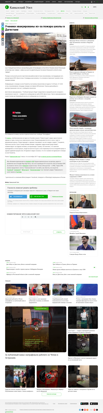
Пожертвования (73, 403)
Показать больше (51, 394)
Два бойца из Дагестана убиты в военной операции (21, 264)
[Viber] (2, 31)
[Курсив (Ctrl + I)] (25, 217)
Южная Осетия (92, 13)
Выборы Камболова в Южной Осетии (51, 17)
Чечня (86, 13)
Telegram (25, 165)
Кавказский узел (15, 156)
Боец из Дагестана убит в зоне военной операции (67, 274)
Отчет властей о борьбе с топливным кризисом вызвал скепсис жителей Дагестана (83, 129)
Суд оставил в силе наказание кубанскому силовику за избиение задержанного (39, 300)
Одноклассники (35, 170)
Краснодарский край (20, 13)
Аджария (13, 11)
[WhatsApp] (2, 29)
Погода (77, 1)
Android (28, 161)
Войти (94, 7)
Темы (14, 1)
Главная (7, 20)
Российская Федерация (41, 13)
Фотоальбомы (68, 1)
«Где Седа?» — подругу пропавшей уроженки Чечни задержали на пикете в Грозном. (81, 331)
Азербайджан (24, 11)
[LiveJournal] (2, 39)
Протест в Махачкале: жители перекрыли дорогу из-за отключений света (82, 359)
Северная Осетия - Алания (62, 13)
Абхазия (7, 11)
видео (9, 138)
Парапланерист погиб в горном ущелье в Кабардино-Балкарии (24, 269)
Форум (48, 1)
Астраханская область (38, 11)
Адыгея (17, 11)
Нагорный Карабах (30, 13)
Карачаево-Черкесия (10, 13)
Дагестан (62, 11)
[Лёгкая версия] (91, 1)
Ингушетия (68, 11)
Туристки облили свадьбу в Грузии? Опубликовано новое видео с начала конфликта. (19, 390)
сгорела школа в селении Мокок (51, 156)
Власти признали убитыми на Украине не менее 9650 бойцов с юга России (82, 73)
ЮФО (15, 15)
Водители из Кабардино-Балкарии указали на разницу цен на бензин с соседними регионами (83, 98)
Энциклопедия (38, 1)
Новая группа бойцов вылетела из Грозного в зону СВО (69, 269)
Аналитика (28, 1)
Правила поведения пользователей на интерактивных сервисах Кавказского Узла (37, 409)
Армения (30, 11)
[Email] (2, 42)
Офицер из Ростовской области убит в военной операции (23, 274)
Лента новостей (13, 20)
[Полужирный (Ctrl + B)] (22, 217)
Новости (7, 1)
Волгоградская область (50, 11)
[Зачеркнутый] (31, 217)
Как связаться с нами (62, 403)
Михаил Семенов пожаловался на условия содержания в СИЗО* (82, 175)
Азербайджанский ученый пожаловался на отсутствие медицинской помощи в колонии (62, 300)
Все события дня (93, 276)
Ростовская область (51, 13)
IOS (33, 161)
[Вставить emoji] (35, 217)
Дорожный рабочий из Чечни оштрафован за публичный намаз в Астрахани (15, 300)
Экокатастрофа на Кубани (91, 17)
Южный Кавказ (9, 15)
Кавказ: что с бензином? (13, 17)
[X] (2, 34)
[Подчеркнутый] (28, 217)
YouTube (18, 172)
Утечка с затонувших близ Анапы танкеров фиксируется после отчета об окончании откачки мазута (86, 300)
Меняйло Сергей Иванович (78, 233)
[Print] (2, 44)
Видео (60, 1)
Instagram (17, 170)
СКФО (71, 13)
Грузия (57, 11)
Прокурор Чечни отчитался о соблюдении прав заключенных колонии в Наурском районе (82, 42)
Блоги (54, 1)
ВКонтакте (25, 170)
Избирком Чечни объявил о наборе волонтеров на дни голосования (80, 160)
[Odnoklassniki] (2, 36)
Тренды (20, 1)
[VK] (2, 24)
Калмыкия (85, 11)
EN (97, 1)
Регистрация (26, 231)
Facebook (10, 170)
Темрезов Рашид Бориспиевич (78, 212)
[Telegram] (2, 26)
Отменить (59, 232)
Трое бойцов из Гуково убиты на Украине (65, 264)
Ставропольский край (78, 13)
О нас (54, 403)
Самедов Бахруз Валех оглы (78, 254)
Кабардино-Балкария (76, 11)
